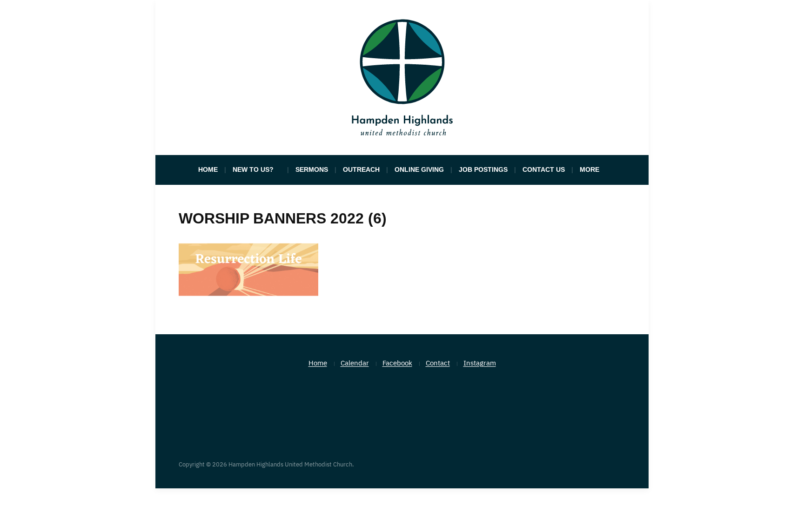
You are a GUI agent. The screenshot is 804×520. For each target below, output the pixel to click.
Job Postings (483, 169)
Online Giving (419, 169)
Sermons (311, 169)
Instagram (479, 362)
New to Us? (253, 169)
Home (208, 169)
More (589, 169)
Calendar (355, 362)
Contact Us (544, 169)
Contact (438, 362)
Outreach (361, 169)
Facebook (397, 362)
